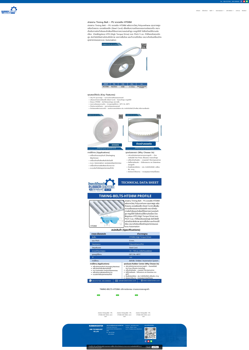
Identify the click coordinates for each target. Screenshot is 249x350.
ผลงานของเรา (219, 11)
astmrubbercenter (135, 325)
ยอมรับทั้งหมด (155, 347)
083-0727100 (227, 1)
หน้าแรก (198, 11)
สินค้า (211, 11)
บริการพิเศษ (229, 11)
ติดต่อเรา (244, 11)
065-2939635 (235, 1)
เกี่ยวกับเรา (205, 11)
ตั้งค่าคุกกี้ (148, 347)
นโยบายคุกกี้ (99, 347)
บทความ (238, 11)
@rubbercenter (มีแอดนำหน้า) (135, 329)
